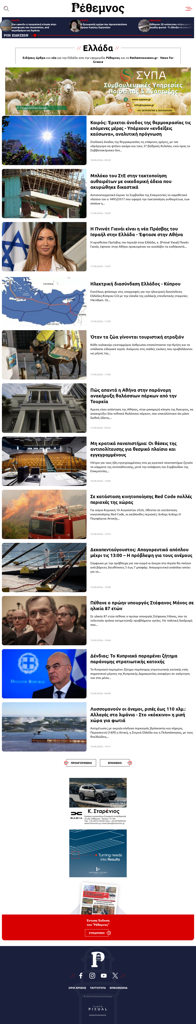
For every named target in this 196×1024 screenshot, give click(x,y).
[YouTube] (104, 976)
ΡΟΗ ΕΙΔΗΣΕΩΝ (16, 35)
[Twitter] (115, 976)
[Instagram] (92, 976)
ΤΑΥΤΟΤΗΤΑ (98, 987)
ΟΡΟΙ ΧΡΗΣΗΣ (77, 987)
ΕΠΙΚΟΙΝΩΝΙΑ (118, 987)
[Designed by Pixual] (98, 1009)
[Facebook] (81, 976)
